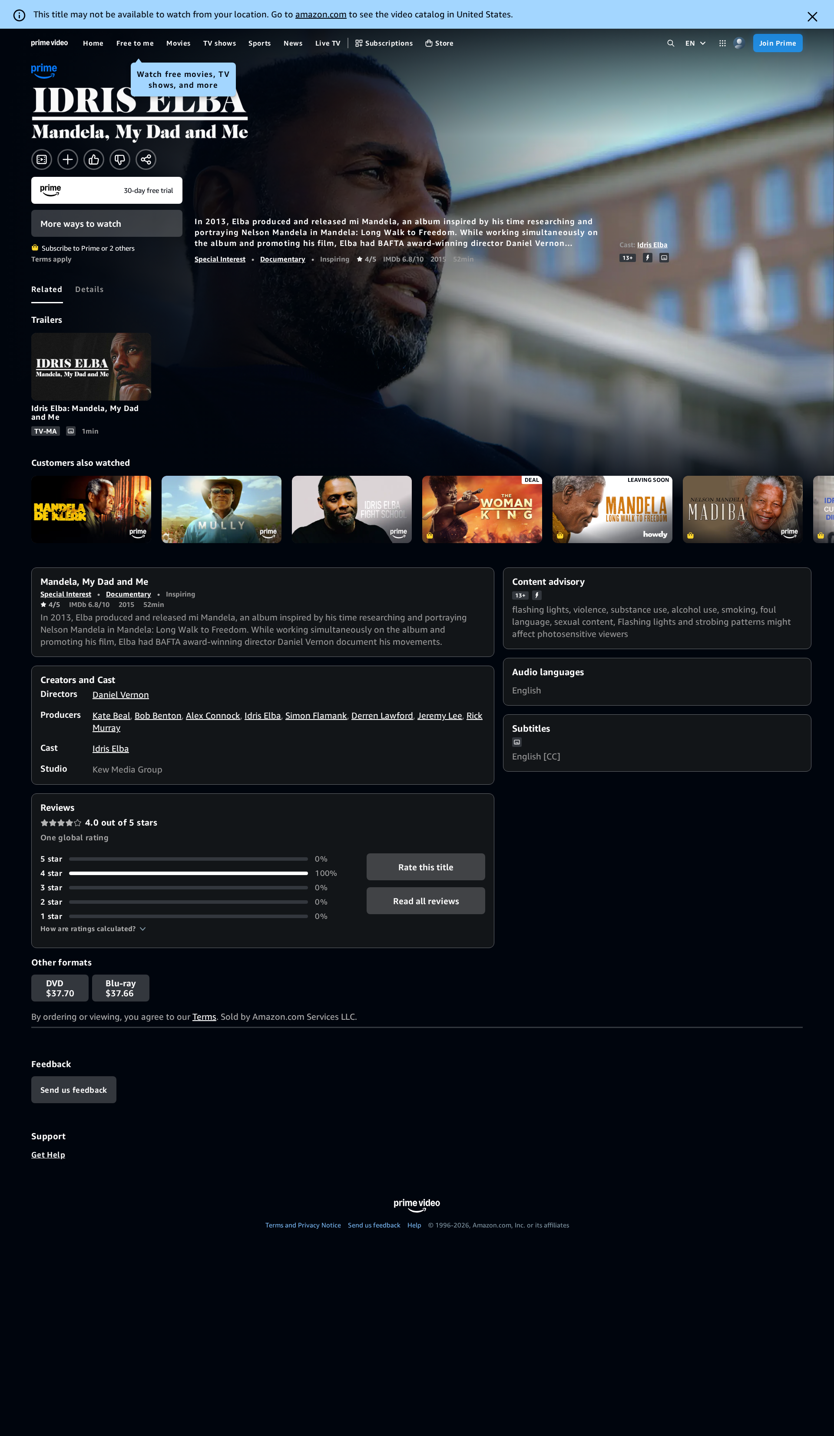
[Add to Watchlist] (67, 159)
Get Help (48, 1154)
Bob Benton (158, 715)
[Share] (146, 159)
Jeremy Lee (439, 715)
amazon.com (321, 14)
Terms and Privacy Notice (303, 1225)
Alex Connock (213, 715)
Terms (204, 1016)
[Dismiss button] (812, 17)
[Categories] (722, 43)
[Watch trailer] (41, 159)
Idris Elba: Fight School (352, 509)
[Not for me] (119, 159)
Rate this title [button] (425, 867)
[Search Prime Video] (670, 43)
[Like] (93, 159)
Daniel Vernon (121, 695)
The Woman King (482, 509)
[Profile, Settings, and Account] (739, 43)
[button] (93, 928)
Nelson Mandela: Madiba (743, 509)
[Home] (49, 43)
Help (414, 1225)
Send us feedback (374, 1225)
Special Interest (220, 259)
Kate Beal (111, 715)
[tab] (47, 289)
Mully (221, 509)
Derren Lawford (382, 715)
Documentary (282, 259)
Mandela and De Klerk (91, 509)
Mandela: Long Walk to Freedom (612, 509)
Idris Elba (652, 244)
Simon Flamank (316, 715)
